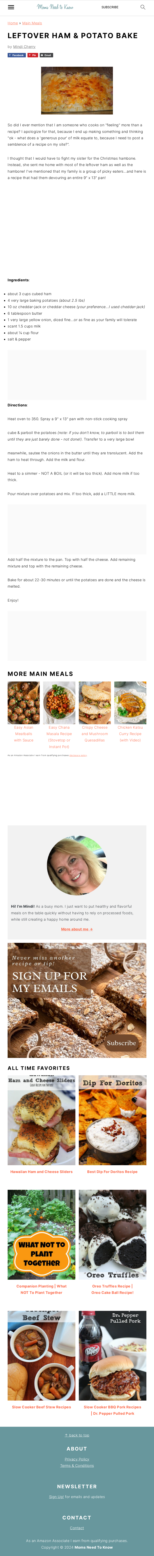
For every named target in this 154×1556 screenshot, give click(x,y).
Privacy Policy (77, 1459)
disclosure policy (78, 755)
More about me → (77, 929)
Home (13, 23)
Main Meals (32, 23)
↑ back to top (77, 1435)
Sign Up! (56, 1497)
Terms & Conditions (77, 1465)
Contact (77, 1528)
